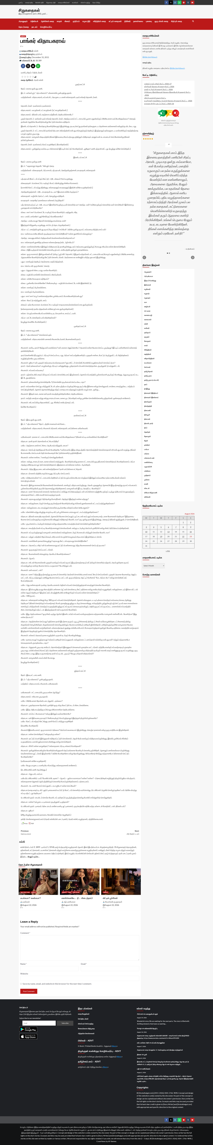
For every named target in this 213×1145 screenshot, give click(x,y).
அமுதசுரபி (147, 272)
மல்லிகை (147, 471)
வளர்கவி (26, 902)
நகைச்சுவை (138, 21)
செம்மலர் (147, 367)
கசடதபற (147, 311)
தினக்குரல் (148, 402)
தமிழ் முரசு (148, 376)
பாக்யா (146, 449)
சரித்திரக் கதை (99, 21)
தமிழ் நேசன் (148, 371)
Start (167, 253)
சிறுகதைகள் (29, 10)
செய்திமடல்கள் (83, 1019)
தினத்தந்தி (148, 406)
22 (183, 536)
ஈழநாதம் (147, 298)
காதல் (59, 21)
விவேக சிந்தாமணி (150, 492)
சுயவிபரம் (75, 2)
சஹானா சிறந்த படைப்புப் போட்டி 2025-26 (159, 103)
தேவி (69, 892)
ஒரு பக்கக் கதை (161, 21)
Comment (25, 933)
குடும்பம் (76, 21)
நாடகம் (34, 27)
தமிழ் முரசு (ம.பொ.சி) (151, 380)
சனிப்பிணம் (146, 1069)
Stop (169, 253)
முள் (145, 1054)
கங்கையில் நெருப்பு (151, 1028)
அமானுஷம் (23, 21)
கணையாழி (148, 315)
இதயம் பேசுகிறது (150, 280)
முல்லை (146, 479)
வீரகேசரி (147, 497)
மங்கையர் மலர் (149, 458)
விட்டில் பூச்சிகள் (110, 898)
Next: (133, 832)
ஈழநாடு (146, 293)
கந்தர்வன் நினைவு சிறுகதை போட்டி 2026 (159, 86)
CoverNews (101, 1141)
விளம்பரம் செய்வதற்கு (85, 1024)
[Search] (193, 21)
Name (23, 964)
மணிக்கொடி (148, 462)
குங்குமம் (147, 332)
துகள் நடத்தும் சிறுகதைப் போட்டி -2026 (158, 89)
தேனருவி (147, 436)
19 (161, 536)
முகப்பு (21, 2)
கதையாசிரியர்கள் (64, 2)
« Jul (168, 551)
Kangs (139, 1028)
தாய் (145, 384)
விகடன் (147, 488)
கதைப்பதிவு (29, 2)
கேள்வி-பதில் (40, 2)
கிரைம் (67, 21)
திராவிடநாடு (148, 423)
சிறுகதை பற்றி (50, 2)
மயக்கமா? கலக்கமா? (30, 898)
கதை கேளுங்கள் (83, 1014)
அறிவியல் (34, 21)
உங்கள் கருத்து (85, 2)
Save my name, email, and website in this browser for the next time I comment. (57, 984)
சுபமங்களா (148, 363)
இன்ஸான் (147, 285)
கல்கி (36, 51)
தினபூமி (147, 415)
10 (146, 532)
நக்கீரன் (147, 445)
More (114, 1046)
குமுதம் (146, 337)
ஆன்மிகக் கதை (47, 21)
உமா (145, 302)
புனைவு (149, 21)
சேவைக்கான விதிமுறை (86, 1028)
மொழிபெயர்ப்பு (46, 27)
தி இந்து (147, 389)
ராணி (146, 484)
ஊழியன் (147, 306)
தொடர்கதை (24, 27)
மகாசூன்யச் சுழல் (152, 1014)
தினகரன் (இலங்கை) (151, 397)
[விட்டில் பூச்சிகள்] (121, 881)
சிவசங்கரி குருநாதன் (113, 902)
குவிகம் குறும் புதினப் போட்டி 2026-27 (158, 84)
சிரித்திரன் (148, 350)
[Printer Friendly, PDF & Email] (28, 823)
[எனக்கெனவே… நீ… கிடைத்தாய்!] (80, 881)
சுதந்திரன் (147, 354)
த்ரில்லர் (127, 21)
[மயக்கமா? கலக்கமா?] (38, 881)
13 (168, 532)
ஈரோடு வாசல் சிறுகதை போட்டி (155, 98)
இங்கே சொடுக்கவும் (150, 57)
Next (192, 257)
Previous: (26, 832)
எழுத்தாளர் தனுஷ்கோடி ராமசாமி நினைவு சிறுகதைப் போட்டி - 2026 (168, 101)
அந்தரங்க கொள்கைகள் (86, 1033)
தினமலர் (147, 419)
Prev (144, 257)
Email (84, 964)
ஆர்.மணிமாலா (69, 902)
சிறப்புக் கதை (176, 21)
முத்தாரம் (147, 475)
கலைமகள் (147, 319)
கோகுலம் (147, 341)
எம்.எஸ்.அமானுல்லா (158, 1043)
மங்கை (146, 453)
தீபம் (145, 428)
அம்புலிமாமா (148, 276)
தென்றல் (147, 432)
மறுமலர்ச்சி (148, 466)
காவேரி (146, 328)
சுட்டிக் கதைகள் (115, 21)
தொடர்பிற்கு (96, 2)
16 (191, 532)
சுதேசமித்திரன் (149, 358)
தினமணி (147, 410)
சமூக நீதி (86, 21)
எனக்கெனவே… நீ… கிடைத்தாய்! (77, 898)
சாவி (146, 345)
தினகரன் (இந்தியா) (151, 393)
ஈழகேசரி (147, 289)
